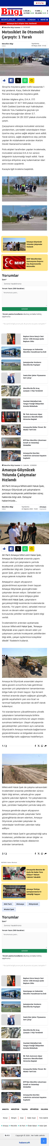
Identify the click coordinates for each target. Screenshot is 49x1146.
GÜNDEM (31, 20)
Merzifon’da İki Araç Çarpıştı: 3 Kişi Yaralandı (33, 389)
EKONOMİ (26, 27)
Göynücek (43, 509)
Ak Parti (21, 1126)
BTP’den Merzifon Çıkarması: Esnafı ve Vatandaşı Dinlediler (35, 442)
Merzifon (13, 1126)
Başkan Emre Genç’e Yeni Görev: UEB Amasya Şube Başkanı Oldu (33, 338)
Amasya (43, 507)
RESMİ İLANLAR (8, 20)
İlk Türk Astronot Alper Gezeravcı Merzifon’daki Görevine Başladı (33, 416)
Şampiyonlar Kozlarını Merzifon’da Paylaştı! (32, 363)
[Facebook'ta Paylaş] (11, 80)
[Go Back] (44, 1141)
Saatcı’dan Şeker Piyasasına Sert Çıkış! (34, 376)
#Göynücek (33, 904)
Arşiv (22, 1118)
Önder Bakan (31, 1126)
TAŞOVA (25, 1109)
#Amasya (20, 904)
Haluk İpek (35, 555)
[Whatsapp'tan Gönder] (25, 80)
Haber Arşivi (31, 1118)
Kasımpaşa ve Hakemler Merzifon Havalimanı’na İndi (34, 350)
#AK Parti (8, 904)
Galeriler (26, 465)
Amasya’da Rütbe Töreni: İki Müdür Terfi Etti (34, 428)
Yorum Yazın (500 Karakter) (13, 288)
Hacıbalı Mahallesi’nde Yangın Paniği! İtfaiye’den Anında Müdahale (33, 403)
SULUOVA (44, 1109)
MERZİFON (15, 1109)
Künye (5, 1118)
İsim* (4, 279)
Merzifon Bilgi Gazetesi (12, 27)
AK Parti (6, 555)
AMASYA (21, 20)
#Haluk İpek (9, 909)
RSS (8, 1135)
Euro (38, 11)
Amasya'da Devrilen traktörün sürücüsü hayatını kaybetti (34, 455)
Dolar (27, 11)
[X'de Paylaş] (18, 80)
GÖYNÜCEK (34, 1109)
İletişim (13, 1118)
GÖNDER (24, 309)
